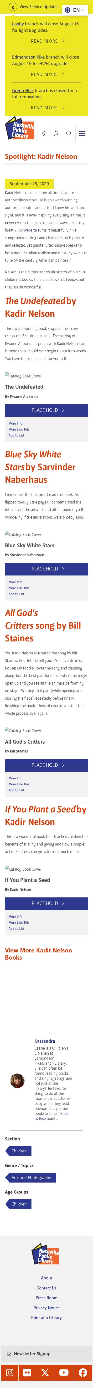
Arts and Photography (31, 1177)
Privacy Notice (47, 1308)
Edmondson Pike (28, 57)
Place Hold (45, 410)
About (46, 1278)
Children (19, 1151)
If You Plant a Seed (27, 880)
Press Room (46, 1297)
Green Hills (23, 91)
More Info (15, 423)
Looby (18, 24)
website (30, 230)
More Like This (19, 429)
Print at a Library (46, 1317)
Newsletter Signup (32, 1354)
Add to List (16, 435)
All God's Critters (25, 741)
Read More (46, 41)
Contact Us (47, 1288)
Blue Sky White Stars (29, 545)
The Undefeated (24, 386)
